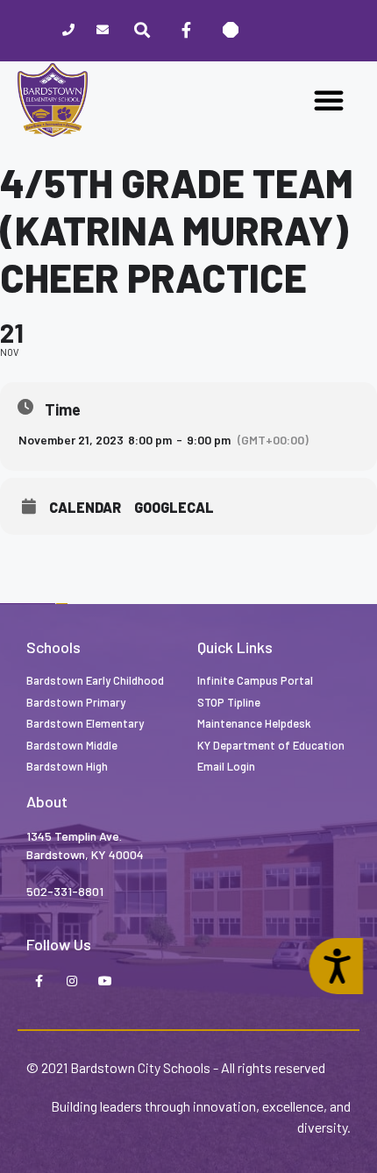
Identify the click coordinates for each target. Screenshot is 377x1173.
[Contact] (103, 31)
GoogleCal (174, 507)
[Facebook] (186, 31)
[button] (328, 100)
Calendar (85, 507)
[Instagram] (72, 982)
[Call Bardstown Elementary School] (69, 31)
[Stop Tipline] (231, 31)
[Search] (142, 31)
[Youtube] (105, 982)
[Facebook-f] (38, 982)
